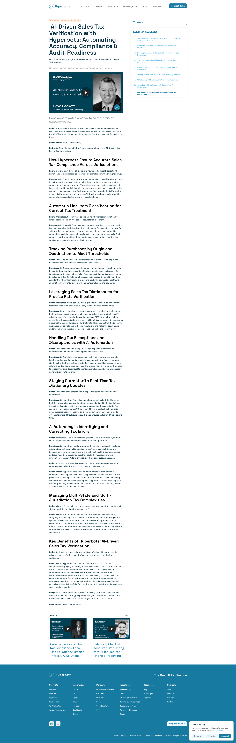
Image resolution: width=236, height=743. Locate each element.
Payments (53, 698)
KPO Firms (100, 698)
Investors (171, 698)
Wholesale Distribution (128, 698)
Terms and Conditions (153, 736)
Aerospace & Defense (128, 710)
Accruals (52, 694)
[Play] (86, 93)
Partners (170, 694)
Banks (98, 702)
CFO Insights (148, 694)
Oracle (75, 690)
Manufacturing (125, 690)
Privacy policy (135, 736)
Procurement (54, 702)
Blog (145, 690)
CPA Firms (100, 694)
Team (169, 690)
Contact (170, 702)
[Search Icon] (159, 22)
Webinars (147, 698)
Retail (122, 694)
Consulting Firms (102, 706)
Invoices (52, 690)
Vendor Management (57, 710)
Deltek (75, 698)
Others (75, 714)
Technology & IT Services (130, 702)
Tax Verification (55, 706)
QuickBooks (77, 710)
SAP (74, 694)
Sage (75, 702)
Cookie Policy (219, 731)
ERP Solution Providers (105, 690)
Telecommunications (128, 706)
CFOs (98, 710)
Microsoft (76, 706)
